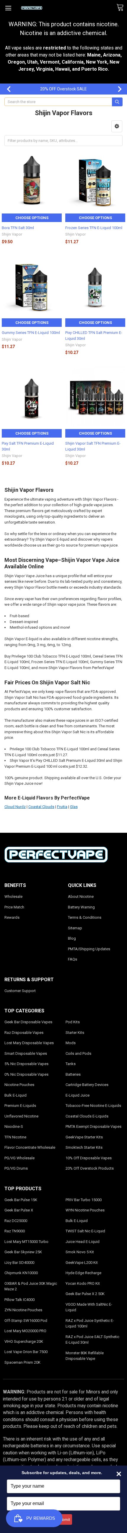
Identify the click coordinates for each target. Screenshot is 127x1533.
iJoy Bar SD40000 (19, 1262)
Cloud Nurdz (15, 806)
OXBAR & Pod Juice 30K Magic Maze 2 (30, 1286)
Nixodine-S (13, 1126)
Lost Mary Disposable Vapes (29, 1043)
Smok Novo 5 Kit (80, 1252)
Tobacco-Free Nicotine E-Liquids (93, 1105)
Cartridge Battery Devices (87, 1084)
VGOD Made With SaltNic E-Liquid (89, 1307)
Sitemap (75, 928)
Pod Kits (73, 1022)
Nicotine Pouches (19, 1084)
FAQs (72, 959)
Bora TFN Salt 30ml (18, 228)
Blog (72, 938)
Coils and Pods (78, 1053)
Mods (71, 1043)
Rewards (11, 917)
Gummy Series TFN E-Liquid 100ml (31, 332)
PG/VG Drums (16, 1168)
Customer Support (20, 991)
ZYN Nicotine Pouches (23, 1310)
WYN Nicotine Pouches (85, 1210)
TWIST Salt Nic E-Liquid (85, 1231)
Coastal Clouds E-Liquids (87, 1116)
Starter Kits (75, 1032)
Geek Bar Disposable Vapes (28, 1022)
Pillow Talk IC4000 (19, 1299)
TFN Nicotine (15, 1137)
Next (117, 89)
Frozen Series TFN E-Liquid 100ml (93, 228)
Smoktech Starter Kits (84, 1147)
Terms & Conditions (84, 917)
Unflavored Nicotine (21, 1116)
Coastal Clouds (41, 806)
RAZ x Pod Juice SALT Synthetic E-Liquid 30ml (92, 1340)
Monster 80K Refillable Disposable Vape (85, 1356)
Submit (63, 1519)
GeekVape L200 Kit (82, 1262)
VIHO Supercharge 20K (23, 1341)
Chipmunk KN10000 (21, 1273)
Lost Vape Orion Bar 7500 (26, 1352)
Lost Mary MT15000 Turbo (26, 1241)
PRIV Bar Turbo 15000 (84, 1200)
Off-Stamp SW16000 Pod (25, 1320)
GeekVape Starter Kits (84, 1137)
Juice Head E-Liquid (83, 1241)
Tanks (71, 1064)
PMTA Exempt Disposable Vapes (93, 1126)
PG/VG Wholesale (19, 1158)
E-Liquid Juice (77, 1095)
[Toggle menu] (8, 8)
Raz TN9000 (14, 1231)
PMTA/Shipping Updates (89, 949)
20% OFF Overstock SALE (63, 89)
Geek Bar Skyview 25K (23, 1252)
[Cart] (121, 7)
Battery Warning (81, 907)
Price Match (14, 907)
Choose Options (31, 218)
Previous (6, 89)
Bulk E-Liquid (15, 1095)
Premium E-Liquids (20, 1105)
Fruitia (62, 806)
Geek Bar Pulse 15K (20, 1200)
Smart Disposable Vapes (25, 1053)
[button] (116, 126)
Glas (74, 806)
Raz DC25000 (15, 1221)
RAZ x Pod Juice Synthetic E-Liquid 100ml (90, 1323)
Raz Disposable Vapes (23, 1032)
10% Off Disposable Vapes (89, 1158)
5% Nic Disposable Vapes (26, 1064)
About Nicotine (81, 896)
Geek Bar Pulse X (18, 1210)
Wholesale (13, 896)
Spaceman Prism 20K (22, 1362)
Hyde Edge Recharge (83, 1273)
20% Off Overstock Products (90, 1168)
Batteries (73, 1074)
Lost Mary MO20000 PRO (25, 1331)
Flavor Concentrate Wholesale (29, 1147)
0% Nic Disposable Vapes (26, 1074)
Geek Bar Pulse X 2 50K (85, 1294)
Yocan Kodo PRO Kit (83, 1283)
